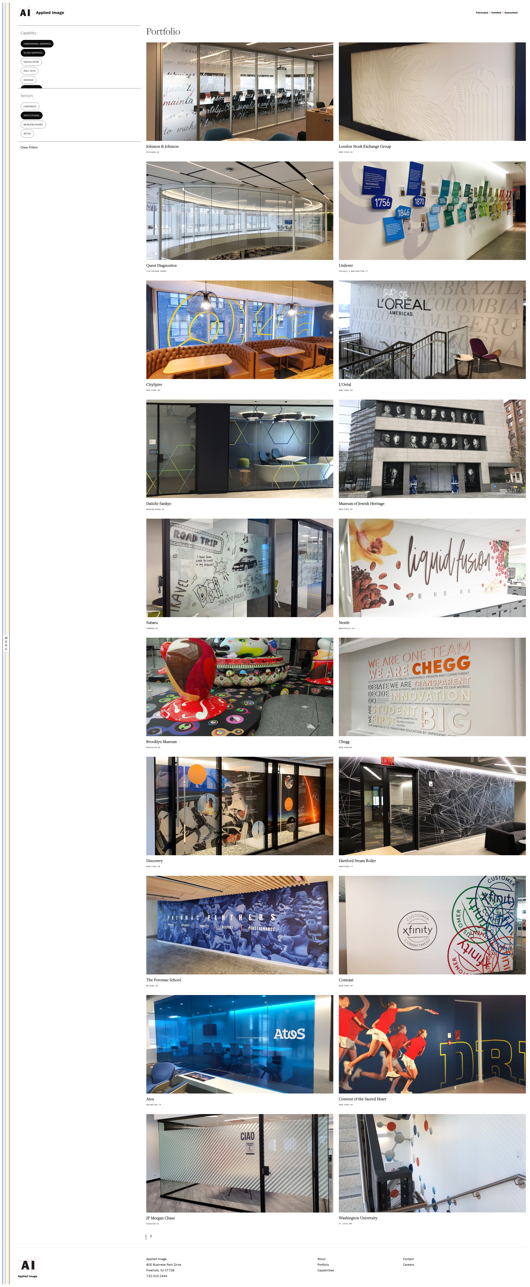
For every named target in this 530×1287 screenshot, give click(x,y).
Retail (27, 133)
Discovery (154, 860)
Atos (150, 1099)
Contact (408, 1259)
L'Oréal (345, 384)
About (321, 1259)
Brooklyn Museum (161, 741)
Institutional (32, 115)
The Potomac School (163, 979)
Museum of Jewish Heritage (362, 503)
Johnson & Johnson (162, 146)
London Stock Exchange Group (365, 146)
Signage (28, 79)
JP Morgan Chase (160, 1218)
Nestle (344, 622)
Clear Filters (29, 147)
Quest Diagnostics (161, 265)
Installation (31, 61)
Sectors (27, 95)
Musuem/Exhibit (33, 124)
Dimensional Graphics (37, 43)
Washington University (358, 1217)
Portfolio (323, 1265)
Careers (408, 1265)
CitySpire (154, 384)
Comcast (346, 979)
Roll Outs (29, 70)
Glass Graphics (33, 52)
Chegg (344, 741)
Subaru (152, 622)
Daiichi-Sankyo (158, 503)
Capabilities (325, 1270)
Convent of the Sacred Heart (362, 1099)
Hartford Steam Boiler (357, 860)
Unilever (346, 265)
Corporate (30, 106)
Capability (28, 32)
